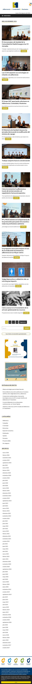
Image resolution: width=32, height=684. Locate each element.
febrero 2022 (6, 533)
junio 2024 (5, 483)
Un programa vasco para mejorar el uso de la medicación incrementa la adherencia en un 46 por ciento (15, 250)
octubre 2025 (6, 460)
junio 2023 (5, 503)
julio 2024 (5, 480)
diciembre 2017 (7, 642)
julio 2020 (5, 571)
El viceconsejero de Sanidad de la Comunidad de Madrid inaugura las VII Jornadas (15, 44)
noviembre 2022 (7, 516)
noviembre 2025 (7, 457)
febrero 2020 (6, 584)
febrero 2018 (6, 637)
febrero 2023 (6, 511)
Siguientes (23, 322)
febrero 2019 (6, 609)
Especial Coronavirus (8, 430)
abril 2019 (5, 604)
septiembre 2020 (7, 569)
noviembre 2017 (7, 645)
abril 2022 (5, 528)
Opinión (5, 435)
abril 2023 (5, 505)
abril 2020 (5, 579)
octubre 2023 (6, 498)
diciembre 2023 (7, 493)
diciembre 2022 (7, 513)
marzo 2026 (6, 452)
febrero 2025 (6, 470)
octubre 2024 (6, 478)
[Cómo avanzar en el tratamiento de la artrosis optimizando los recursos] (16, 298)
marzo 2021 (6, 554)
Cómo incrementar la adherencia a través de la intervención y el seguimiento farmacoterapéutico (14, 191)
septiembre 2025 (7, 462)
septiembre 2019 (7, 594)
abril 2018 (5, 632)
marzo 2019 (6, 607)
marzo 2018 (6, 635)
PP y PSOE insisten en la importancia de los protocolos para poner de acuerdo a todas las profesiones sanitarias (15, 222)
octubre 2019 (6, 592)
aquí (6, 679)
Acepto (16, 682)
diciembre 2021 (7, 536)
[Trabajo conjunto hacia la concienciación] (16, 151)
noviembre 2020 (7, 564)
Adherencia (5, 420)
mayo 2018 (5, 630)
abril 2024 (5, 485)
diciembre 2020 (7, 561)
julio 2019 (5, 597)
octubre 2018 (6, 619)
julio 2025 (5, 465)
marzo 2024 (6, 488)
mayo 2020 (5, 576)
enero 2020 (5, 587)
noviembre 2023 (7, 495)
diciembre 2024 (7, 473)
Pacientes (5, 438)
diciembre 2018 (7, 614)
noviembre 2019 (7, 589)
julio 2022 (5, 521)
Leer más (5, 79)
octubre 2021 (6, 541)
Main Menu (7, 15)
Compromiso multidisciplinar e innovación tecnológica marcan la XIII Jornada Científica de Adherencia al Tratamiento (15, 397)
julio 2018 (5, 625)
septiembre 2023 (7, 500)
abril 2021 (5, 551)
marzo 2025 (6, 467)
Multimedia (6, 433)
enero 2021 (5, 559)
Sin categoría (6, 443)
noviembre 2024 (7, 475)
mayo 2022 (5, 526)
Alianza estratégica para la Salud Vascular (13, 389)
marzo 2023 (6, 508)
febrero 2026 (6, 455)
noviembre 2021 (7, 538)
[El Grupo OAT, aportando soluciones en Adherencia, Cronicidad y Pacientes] (16, 92)
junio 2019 (5, 599)
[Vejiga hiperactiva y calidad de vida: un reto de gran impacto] (16, 269)
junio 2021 (5, 546)
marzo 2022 (6, 531)
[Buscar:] (16, 328)
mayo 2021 (5, 549)
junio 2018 (5, 627)
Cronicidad (5, 425)
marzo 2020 (6, 581)
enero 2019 (5, 612)
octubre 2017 (6, 647)
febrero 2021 (6, 556)
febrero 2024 (6, 490)
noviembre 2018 (7, 617)
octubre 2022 (6, 518)
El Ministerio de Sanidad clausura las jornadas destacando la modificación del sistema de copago (16, 132)
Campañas (5, 423)
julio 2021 (5, 543)
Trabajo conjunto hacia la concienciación (16, 160)
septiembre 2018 (7, 622)
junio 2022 (5, 523)
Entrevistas (5, 428)
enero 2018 (5, 640)
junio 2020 (5, 574)
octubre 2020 (6, 566)
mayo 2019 (5, 602)
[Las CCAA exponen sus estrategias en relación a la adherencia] (16, 63)
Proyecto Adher (7, 440)
